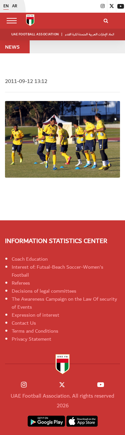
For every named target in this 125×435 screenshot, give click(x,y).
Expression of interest (35, 315)
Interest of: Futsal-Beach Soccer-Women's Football (57, 271)
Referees (21, 283)
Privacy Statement (31, 339)
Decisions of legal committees (44, 291)
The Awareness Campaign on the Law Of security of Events (64, 303)
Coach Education (30, 259)
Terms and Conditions (35, 331)
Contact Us (24, 323)
